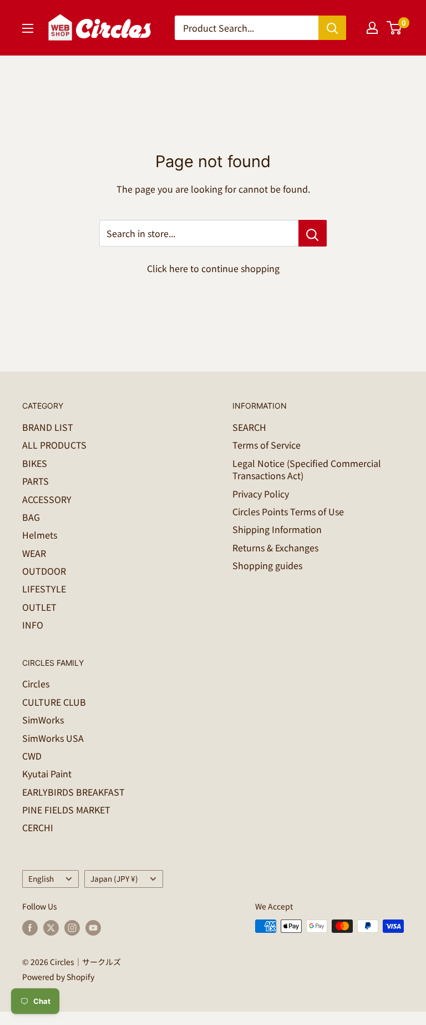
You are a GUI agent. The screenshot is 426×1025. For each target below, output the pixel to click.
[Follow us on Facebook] (30, 928)
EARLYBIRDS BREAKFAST (73, 791)
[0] (395, 27)
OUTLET (39, 607)
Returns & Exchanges (275, 547)
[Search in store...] (312, 233)
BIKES (34, 463)
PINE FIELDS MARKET (66, 809)
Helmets (39, 534)
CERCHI (37, 827)
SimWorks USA (53, 738)
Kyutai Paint (47, 773)
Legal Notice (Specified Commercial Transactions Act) (306, 469)
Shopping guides (267, 565)
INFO (32, 624)
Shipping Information (277, 529)
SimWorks (43, 719)
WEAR (34, 553)
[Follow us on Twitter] (51, 928)
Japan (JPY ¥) (114, 878)
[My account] (372, 28)
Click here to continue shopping (213, 268)
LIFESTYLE (44, 588)
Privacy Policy (260, 493)
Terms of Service (266, 444)
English (41, 878)
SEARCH (249, 427)
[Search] (332, 28)
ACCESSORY (47, 499)
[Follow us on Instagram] (72, 928)
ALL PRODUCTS (54, 444)
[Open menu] (27, 28)
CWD (32, 755)
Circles (35, 683)
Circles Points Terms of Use (288, 511)
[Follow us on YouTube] (93, 928)
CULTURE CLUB (54, 702)
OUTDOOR (44, 570)
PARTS (35, 481)
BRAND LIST (47, 427)
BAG (31, 517)
